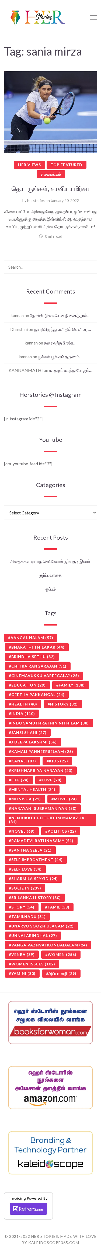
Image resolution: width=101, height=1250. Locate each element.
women (62, 954)
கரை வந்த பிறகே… (60, 342)
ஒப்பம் (51, 588)
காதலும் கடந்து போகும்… (70, 370)
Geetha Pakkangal (38, 694)
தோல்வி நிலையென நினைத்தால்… (60, 315)
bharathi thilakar (38, 647)
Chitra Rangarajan (39, 666)
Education (28, 685)
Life (20, 780)
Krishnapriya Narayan (42, 770)
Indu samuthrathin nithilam (50, 723)
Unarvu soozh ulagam (42, 926)
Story (22, 907)
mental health (33, 789)
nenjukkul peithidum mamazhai (47, 820)
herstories (36, 200)
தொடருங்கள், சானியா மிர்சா (50, 188)
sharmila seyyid (34, 878)
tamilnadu (28, 916)
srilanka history (36, 897)
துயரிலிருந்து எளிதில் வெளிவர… (62, 329)
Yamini (23, 973)
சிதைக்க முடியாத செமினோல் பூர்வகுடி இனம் (51, 561)
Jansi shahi (29, 732)
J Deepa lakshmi (34, 742)
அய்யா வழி (62, 973)
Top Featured (66, 164)
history (64, 704)
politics (62, 831)
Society (26, 888)
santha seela (31, 850)
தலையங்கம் (51, 174)
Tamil (58, 907)
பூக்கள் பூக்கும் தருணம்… (60, 356)
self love (26, 869)
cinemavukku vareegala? (45, 675)
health (24, 704)
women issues (33, 964)
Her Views (29, 164)
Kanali (23, 761)
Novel (23, 831)
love (52, 780)
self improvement (37, 859)
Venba (23, 954)
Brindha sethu (33, 656)
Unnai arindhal (34, 935)
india (23, 713)
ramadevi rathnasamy (42, 840)
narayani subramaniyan (44, 808)
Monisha (26, 799)
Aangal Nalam (32, 637)
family (72, 685)
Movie (65, 799)
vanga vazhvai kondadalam (49, 945)
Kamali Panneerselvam (42, 751)
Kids (58, 761)
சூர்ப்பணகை (50, 575)
